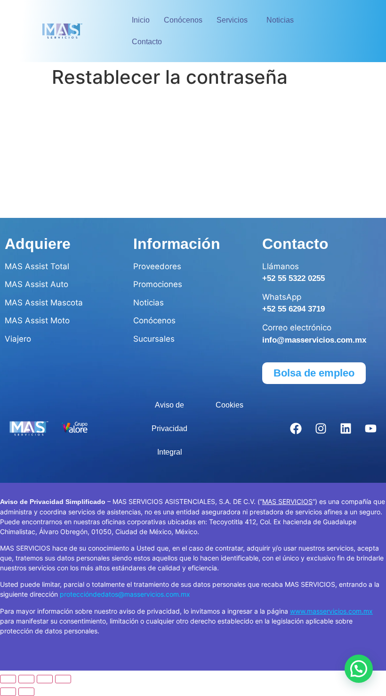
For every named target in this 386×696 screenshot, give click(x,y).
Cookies (229, 405)
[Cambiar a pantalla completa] (26, 679)
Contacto (147, 42)
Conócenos (183, 20)
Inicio (141, 20)
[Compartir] (45, 679)
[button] (234, 20)
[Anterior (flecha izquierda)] (8, 692)
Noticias (280, 20)
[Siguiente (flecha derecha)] (26, 692)
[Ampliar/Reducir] (8, 679)
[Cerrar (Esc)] (63, 679)
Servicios (232, 20)
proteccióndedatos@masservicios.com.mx (125, 594)
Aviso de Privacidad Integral (169, 428)
